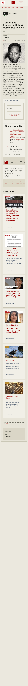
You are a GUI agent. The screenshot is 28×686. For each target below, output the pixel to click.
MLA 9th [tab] (21, 162)
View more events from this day (14, 115)
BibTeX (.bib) (11, 181)
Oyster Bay (10, 360)
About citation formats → (18, 183)
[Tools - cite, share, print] (17, 2)
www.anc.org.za (20, 139)
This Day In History (17, 7)
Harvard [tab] (11, 162)
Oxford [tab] (16, 162)
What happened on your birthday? (13, 107)
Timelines (7, 7)
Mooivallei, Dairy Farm (12, 397)
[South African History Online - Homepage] (3, 2)
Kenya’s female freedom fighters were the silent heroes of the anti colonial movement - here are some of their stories (13, 215)
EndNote (6, 183)
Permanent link (18, 40)
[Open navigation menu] (25, 2)
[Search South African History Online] (13, 2)
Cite (7, 40)
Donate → (8, 423)
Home (2, 7)
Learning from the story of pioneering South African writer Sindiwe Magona (13, 294)
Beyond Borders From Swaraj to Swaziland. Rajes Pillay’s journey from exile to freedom (13, 328)
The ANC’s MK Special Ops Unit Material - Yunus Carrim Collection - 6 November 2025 (13, 252)
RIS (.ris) (21, 181)
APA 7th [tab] (6, 162)
